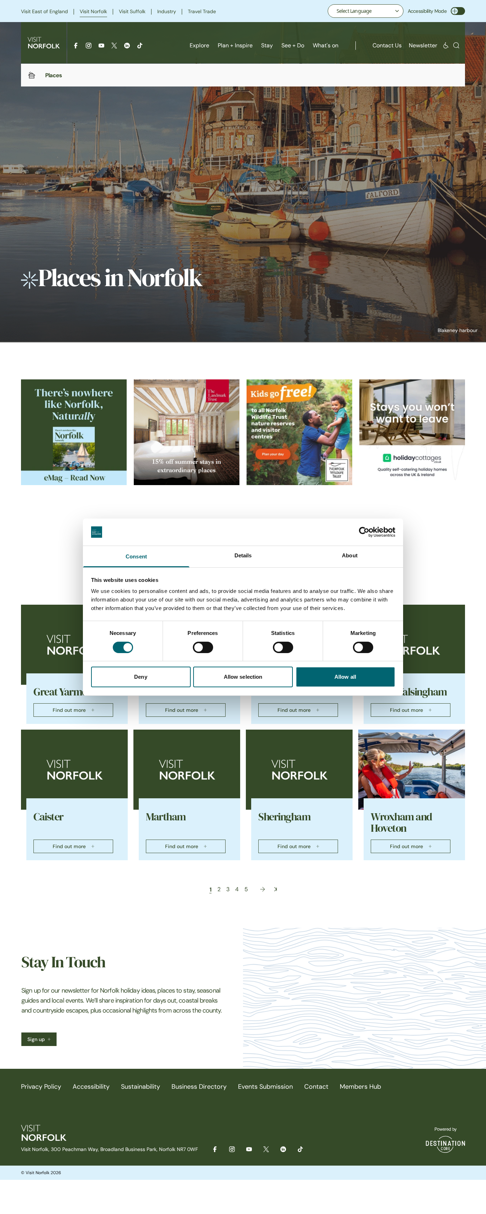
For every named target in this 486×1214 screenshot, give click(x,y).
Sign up (36, 1039)
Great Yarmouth (67, 691)
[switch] (203, 647)
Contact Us (387, 45)
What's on (325, 45)
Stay (267, 45)
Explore (199, 45)
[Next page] (262, 889)
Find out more (69, 710)
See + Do (292, 45)
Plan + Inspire (235, 45)
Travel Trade (202, 11)
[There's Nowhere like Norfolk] (74, 432)
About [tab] (350, 555)
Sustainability (140, 1087)
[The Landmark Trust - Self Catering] (186, 432)
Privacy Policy (41, 1087)
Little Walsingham (409, 691)
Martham (166, 816)
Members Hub (360, 1087)
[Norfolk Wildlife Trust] (299, 432)
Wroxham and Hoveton (401, 822)
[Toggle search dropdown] (456, 45)
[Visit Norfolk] (44, 42)
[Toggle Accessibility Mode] (458, 11)
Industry (166, 11)
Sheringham (284, 816)
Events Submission (265, 1087)
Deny (140, 677)
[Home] (31, 75)
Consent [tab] (136, 556)
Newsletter (423, 45)
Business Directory (199, 1087)
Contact (316, 1087)
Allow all (345, 677)
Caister (48, 816)
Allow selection (243, 677)
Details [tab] (243, 555)
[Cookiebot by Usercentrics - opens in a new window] (364, 532)
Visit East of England (44, 11)
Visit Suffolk (132, 11)
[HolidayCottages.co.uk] (412, 432)
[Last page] (275, 889)
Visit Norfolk (93, 11)
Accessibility (91, 1087)
